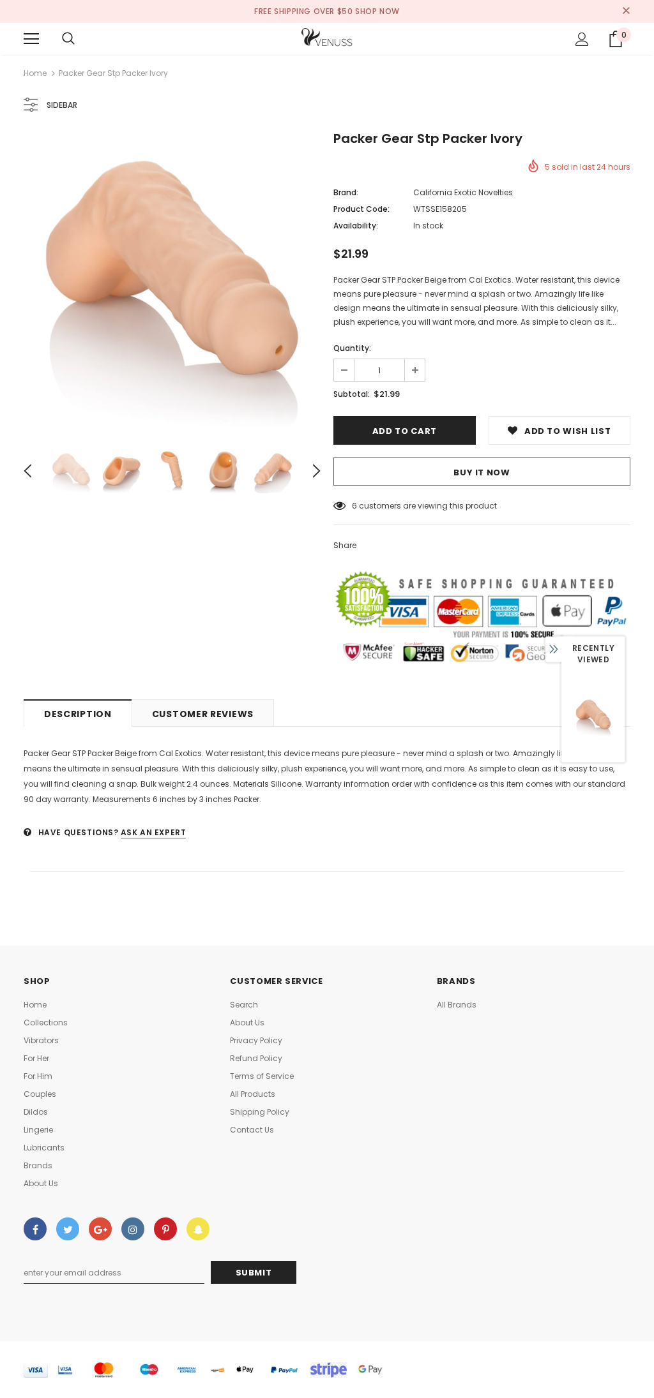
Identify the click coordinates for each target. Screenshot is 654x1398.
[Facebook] (35, 1228)
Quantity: (352, 348)
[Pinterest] (165, 1228)
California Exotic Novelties (463, 192)
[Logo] (327, 38)
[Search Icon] (68, 39)
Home (35, 73)
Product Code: (361, 209)
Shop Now (377, 11)
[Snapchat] (197, 1228)
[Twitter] (67, 1228)
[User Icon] (582, 39)
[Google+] (100, 1228)
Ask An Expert (153, 832)
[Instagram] (132, 1228)
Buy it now (481, 472)
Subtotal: (351, 394)
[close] (626, 11)
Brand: (345, 192)
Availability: (355, 225)
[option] (172, 281)
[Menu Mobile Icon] (31, 39)
